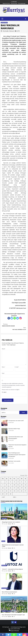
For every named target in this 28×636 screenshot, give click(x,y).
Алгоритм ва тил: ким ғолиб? (16, 420)
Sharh (3, 348)
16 (10, 487)
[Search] (26, 18)
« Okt (3, 497)
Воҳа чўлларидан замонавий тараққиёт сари (13, 614)
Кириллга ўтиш (6, 3)
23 (10, 491)
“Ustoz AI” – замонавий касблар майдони (12, 569)
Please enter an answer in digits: (11, 389)
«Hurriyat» (6, 627)
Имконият (4, 565)
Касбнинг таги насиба (14, 461)
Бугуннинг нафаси (6, 611)
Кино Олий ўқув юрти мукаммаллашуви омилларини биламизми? (16, 454)
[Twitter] (11, 318)
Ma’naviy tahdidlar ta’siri (19, 328)
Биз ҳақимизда (21, 3)
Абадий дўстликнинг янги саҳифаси (11, 522)
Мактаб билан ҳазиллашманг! (9, 592)
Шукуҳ (3, 541)
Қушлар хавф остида (14, 428)
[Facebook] (8, 318)
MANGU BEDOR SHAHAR (8, 325)
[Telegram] (17, 318)
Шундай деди (5, 588)
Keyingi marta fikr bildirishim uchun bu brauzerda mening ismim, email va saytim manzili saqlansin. (13, 385)
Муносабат (4, 518)
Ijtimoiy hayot (4, 22)
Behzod (11, 31)
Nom (3, 367)
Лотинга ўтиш (14, 3)
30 (10, 494)
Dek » (14, 497)
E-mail (17, 367)
